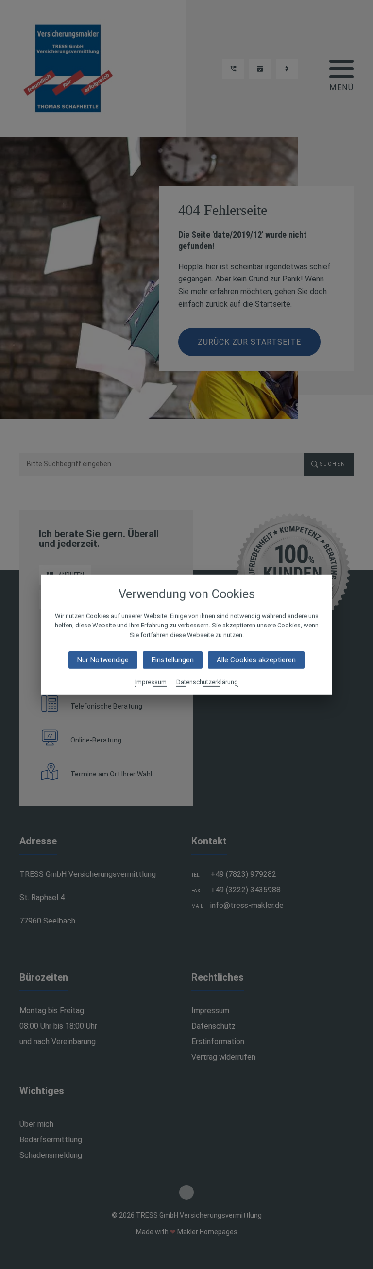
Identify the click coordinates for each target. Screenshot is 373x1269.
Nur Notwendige (103, 660)
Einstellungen (173, 660)
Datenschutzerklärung (207, 682)
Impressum (151, 682)
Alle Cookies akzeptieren (256, 660)
